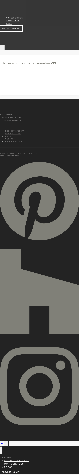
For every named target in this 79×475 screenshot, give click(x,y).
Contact (10, 139)
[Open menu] (2, 47)
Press (9, 24)
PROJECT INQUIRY (11, 28)
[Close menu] (1, 450)
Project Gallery (14, 18)
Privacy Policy (13, 141)
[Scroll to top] (2, 444)
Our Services (13, 21)
